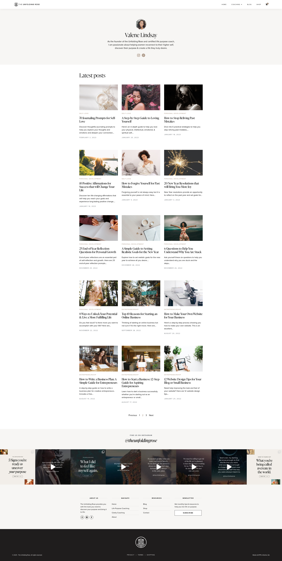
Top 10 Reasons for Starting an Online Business (139, 315)
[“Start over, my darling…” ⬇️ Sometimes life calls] (229, 467)
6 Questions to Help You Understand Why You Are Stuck (182, 250)
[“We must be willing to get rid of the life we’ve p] (194, 467)
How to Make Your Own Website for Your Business (183, 315)
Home (224, 4)
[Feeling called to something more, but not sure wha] (264, 467)
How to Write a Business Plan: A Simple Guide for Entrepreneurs (98, 381)
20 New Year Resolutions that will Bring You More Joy (181, 185)
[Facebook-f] (91, 517)
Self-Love (84, 113)
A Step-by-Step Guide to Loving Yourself (140, 119)
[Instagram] (138, 55)
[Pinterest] (143, 55)
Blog (249, 4)
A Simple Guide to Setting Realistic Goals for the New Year (140, 250)
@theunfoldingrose (141, 440)
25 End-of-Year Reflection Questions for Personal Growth (97, 250)
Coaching (235, 4)
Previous (133, 415)
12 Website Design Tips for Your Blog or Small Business (182, 381)
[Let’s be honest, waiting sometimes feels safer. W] (158, 467)
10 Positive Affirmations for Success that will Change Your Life (97, 186)
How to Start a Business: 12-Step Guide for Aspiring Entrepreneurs (141, 382)
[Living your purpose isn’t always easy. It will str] (52, 467)
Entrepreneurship (130, 309)
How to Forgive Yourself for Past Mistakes (141, 185)
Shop (259, 4)
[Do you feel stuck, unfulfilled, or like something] (17, 467)
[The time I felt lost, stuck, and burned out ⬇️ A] (88, 467)
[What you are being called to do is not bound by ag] (123, 467)
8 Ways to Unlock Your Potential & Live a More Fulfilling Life (98, 315)
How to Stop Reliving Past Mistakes (179, 119)
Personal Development (175, 113)
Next (151, 415)
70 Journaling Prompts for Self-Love (97, 119)
